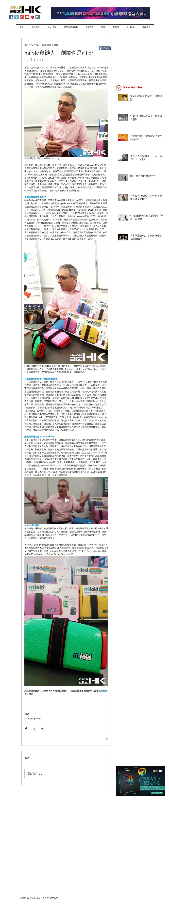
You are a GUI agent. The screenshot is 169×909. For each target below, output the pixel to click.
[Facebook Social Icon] (11, 17)
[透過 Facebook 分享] (26, 728)
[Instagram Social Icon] (37, 17)
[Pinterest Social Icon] (32, 17)
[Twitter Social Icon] (16, 17)
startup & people (32, 718)
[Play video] (66, 500)
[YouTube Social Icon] (27, 17)
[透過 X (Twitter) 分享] (34, 728)
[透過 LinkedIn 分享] (42, 728)
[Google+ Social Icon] (22, 17)
